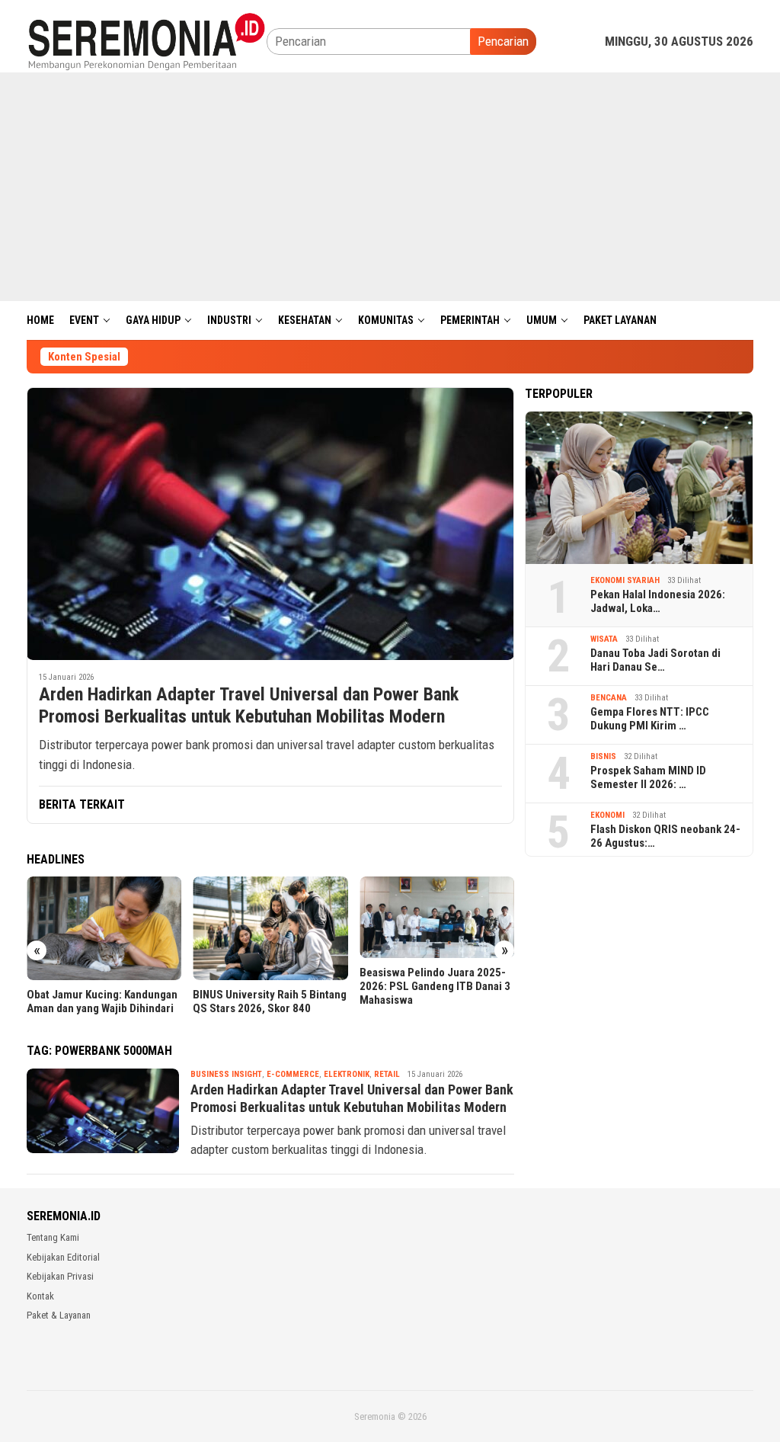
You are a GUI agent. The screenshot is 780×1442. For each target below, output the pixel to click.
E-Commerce (293, 1074)
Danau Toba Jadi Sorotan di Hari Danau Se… (655, 660)
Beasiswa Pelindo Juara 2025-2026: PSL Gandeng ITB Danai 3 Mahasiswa (435, 986)
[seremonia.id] (147, 40)
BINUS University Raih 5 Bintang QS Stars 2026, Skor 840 (270, 1001)
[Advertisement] (390, 186)
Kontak (40, 1296)
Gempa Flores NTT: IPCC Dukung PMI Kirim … (649, 718)
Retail (387, 1074)
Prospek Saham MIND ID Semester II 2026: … (648, 777)
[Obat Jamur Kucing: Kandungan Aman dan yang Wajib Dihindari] (104, 928)
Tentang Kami (53, 1237)
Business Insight (226, 1074)
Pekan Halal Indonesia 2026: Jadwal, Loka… (657, 601)
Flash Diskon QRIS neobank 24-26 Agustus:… (665, 836)
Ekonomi (607, 815)
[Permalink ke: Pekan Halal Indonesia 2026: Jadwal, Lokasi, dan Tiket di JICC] (639, 488)
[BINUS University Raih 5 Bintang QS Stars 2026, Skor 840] (270, 928)
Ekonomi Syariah (625, 580)
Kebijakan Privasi (60, 1276)
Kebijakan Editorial (63, 1257)
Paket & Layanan (59, 1315)
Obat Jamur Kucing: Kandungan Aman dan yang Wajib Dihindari (102, 1001)
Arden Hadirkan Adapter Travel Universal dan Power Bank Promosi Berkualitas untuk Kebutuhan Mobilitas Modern (249, 705)
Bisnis (603, 756)
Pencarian (503, 41)
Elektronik (346, 1074)
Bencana (608, 698)
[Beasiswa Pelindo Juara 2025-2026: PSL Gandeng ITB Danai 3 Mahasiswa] (437, 917)
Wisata (604, 639)
